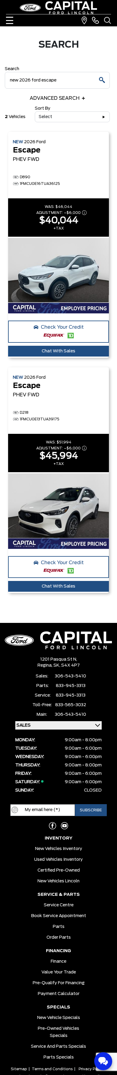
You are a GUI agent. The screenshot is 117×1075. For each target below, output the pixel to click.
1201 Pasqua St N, (58, 659)
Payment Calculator (59, 994)
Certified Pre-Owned (59, 870)
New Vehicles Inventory (58, 849)
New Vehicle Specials (58, 1018)
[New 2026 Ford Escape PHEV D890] (58, 276)
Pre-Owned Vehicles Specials (58, 1032)
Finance (58, 961)
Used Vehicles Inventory (58, 859)
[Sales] (95, 20)
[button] (58, 332)
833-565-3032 (70, 705)
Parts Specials (59, 1057)
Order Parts (58, 937)
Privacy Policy (91, 1069)
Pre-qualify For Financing (59, 983)
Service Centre (59, 905)
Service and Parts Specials (58, 1046)
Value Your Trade (58, 972)
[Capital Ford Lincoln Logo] (58, 7)
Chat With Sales (58, 351)
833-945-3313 (71, 686)
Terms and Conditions (52, 1069)
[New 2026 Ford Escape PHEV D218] (58, 511)
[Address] (84, 20)
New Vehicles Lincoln (59, 881)
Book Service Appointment (58, 916)
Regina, (45, 665)
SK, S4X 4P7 (66, 665)
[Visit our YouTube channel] (64, 825)
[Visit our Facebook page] (52, 825)
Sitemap (19, 1069)
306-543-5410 (70, 676)
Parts (58, 927)
